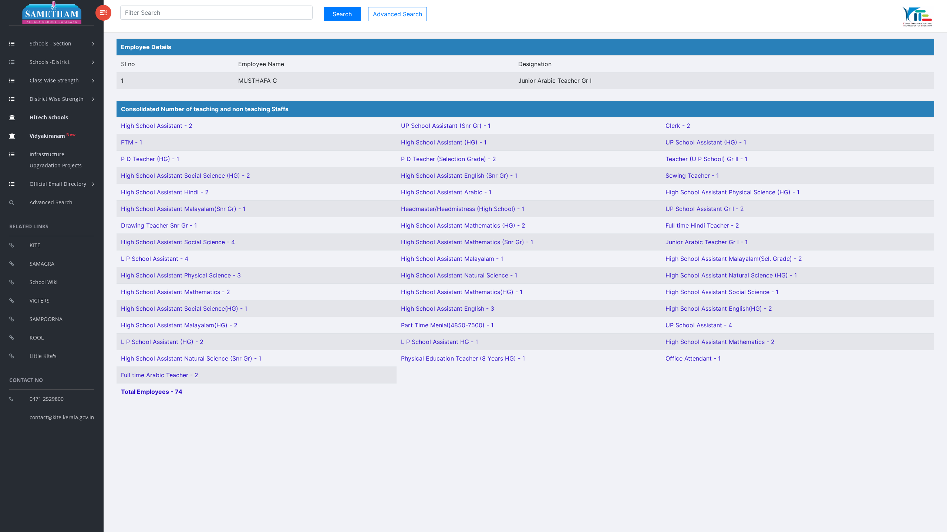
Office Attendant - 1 (693, 358)
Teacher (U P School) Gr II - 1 (706, 159)
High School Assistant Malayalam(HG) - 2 (179, 325)
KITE (35, 245)
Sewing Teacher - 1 (692, 175)
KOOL (37, 337)
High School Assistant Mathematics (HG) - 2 (463, 225)
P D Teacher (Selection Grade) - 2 (448, 159)
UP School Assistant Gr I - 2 (704, 208)
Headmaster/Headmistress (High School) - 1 (462, 208)
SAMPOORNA (46, 319)
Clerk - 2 (677, 125)
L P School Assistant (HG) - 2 (162, 341)
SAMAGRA (42, 263)
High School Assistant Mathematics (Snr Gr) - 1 (467, 242)
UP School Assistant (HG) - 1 (705, 142)
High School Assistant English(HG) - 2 (718, 308)
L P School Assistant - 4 (154, 258)
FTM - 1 (131, 142)
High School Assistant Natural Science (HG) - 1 (731, 275)
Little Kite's (43, 355)
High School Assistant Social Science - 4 (178, 242)
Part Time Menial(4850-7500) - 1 (447, 325)
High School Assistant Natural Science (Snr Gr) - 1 (191, 358)
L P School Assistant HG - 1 (439, 341)
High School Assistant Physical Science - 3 (181, 275)
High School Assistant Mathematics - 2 (175, 292)
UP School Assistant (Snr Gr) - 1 (446, 125)
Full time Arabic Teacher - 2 (159, 375)
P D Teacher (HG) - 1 (150, 159)
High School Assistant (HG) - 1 (443, 142)
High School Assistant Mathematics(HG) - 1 (461, 292)
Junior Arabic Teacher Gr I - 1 (706, 242)
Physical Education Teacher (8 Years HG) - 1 (463, 358)
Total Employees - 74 (151, 391)
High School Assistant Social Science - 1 (721, 292)
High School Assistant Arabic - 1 (446, 192)
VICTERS (40, 300)
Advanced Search (51, 202)
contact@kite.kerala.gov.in (62, 417)
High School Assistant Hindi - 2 (165, 192)
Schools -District (50, 61)
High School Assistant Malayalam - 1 (452, 258)
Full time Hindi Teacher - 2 (702, 225)
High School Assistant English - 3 (447, 308)
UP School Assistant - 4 (698, 325)
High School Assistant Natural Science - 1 (459, 275)
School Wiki (44, 282)
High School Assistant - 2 (156, 125)
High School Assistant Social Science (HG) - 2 (185, 175)
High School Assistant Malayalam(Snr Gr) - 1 (183, 208)
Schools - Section (50, 43)
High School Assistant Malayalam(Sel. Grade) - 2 (733, 258)
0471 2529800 (47, 398)
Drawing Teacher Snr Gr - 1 (159, 225)
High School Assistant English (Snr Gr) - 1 (459, 175)
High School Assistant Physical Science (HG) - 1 (732, 192)
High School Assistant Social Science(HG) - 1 (184, 308)
